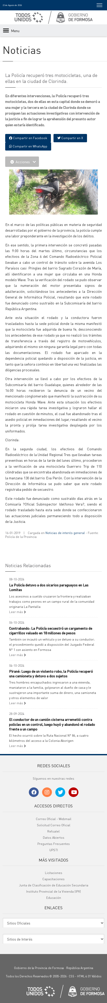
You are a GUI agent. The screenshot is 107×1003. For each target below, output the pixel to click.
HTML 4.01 (84, 976)
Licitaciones (53, 873)
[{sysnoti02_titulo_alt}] (54, 191)
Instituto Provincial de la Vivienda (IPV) (53, 891)
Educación (53, 898)
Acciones (22, 161)
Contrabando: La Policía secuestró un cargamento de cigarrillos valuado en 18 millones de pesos (50, 630)
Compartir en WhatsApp (29, 146)
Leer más (16, 612)
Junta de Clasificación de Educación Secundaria (53, 885)
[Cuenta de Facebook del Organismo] (34, 792)
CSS (71, 976)
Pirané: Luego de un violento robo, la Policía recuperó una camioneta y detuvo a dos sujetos (51, 673)
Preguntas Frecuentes (53, 844)
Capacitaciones (53, 879)
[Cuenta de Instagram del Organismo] (47, 792)
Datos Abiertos (53, 838)
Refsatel (53, 831)
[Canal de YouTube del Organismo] (73, 792)
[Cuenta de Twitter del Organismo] (60, 792)
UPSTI (53, 850)
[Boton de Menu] (99, 5)
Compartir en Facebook (29, 138)
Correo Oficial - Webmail (53, 819)
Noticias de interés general (65, 533)
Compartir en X (72, 138)
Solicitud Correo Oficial (53, 825)
